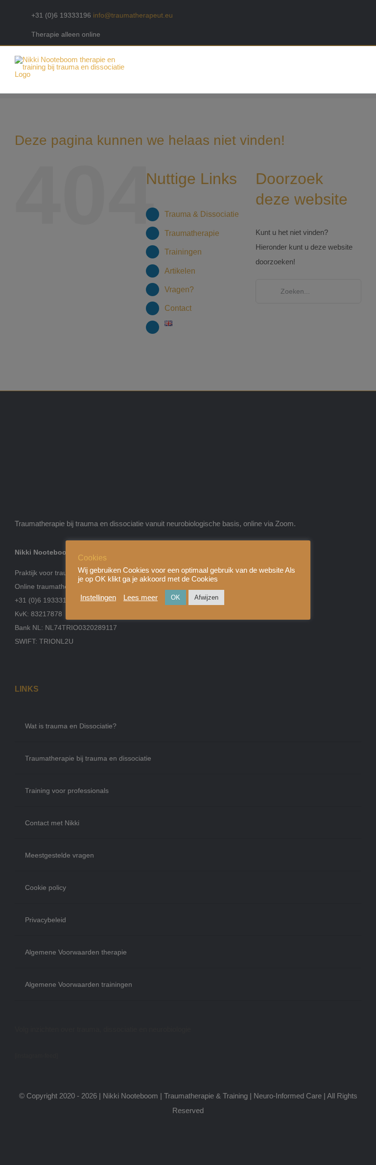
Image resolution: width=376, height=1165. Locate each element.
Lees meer (140, 598)
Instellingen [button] (98, 598)
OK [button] (175, 597)
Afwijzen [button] (206, 597)
